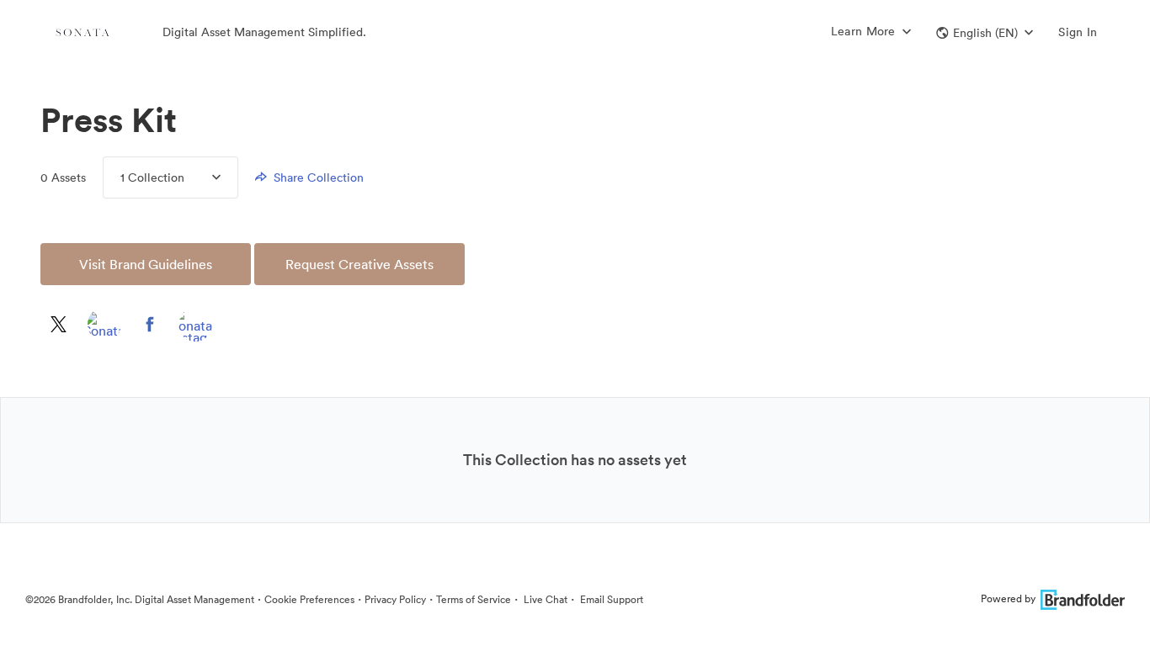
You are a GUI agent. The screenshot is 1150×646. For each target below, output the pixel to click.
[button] (985, 33)
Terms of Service (473, 599)
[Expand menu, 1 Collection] (202, 177)
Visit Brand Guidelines (145, 264)
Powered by (1008, 598)
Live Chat (544, 599)
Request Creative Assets (359, 264)
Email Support (610, 599)
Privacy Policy (395, 599)
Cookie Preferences (309, 599)
